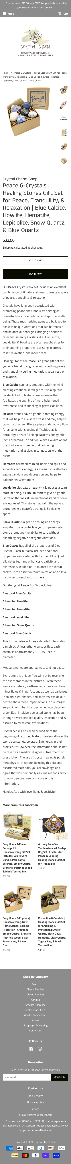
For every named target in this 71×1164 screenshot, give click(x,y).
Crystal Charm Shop (45, 1142)
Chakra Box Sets (35, 994)
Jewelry (35, 1020)
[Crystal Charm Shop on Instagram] (40, 1049)
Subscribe (59, 1077)
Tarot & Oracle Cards (35, 1010)
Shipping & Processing (35, 1025)
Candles (35, 1000)
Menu (10, 13)
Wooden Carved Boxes (36, 1015)
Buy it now (35, 274)
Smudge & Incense (35, 1005)
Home (5, 72)
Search (35, 984)
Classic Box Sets (35, 989)
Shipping (8, 247)
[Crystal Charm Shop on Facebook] (31, 1049)
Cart (65, 14)
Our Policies (35, 1031)
